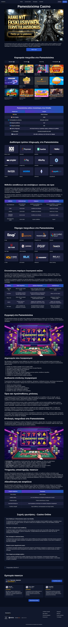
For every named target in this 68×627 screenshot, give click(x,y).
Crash (40, 61)
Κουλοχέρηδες (56, 61)
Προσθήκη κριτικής (57, 580)
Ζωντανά (26, 61)
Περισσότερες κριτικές (34, 600)
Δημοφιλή (11, 61)
